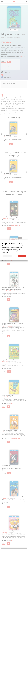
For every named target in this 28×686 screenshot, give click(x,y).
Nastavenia (8, 256)
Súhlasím (22, 256)
